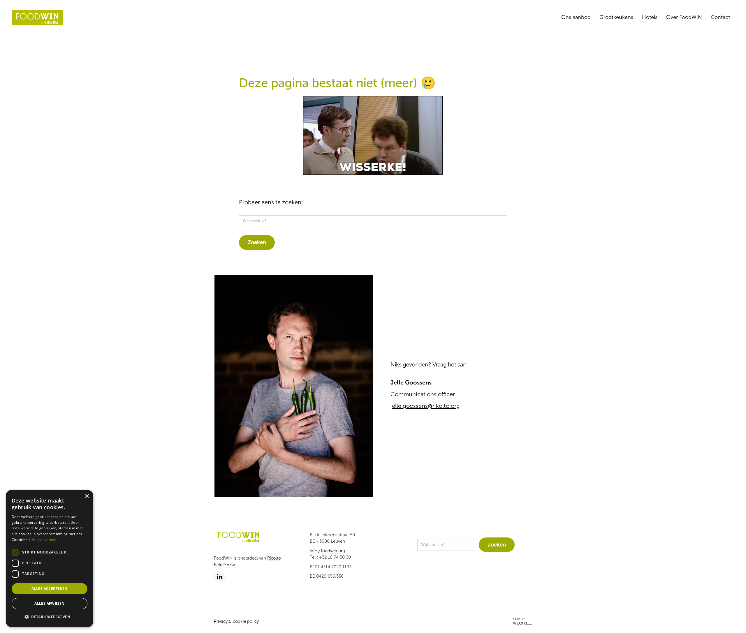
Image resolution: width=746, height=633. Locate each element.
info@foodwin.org (327, 551)
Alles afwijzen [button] (49, 603)
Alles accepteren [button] (49, 588)
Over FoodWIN (684, 17)
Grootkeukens (616, 17)
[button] (49, 617)
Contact (720, 17)
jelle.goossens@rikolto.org (425, 406)
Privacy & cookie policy (236, 621)
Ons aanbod (576, 17)
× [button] (87, 496)
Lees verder (46, 539)
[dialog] (49, 558)
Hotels (649, 17)
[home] (37, 17)
